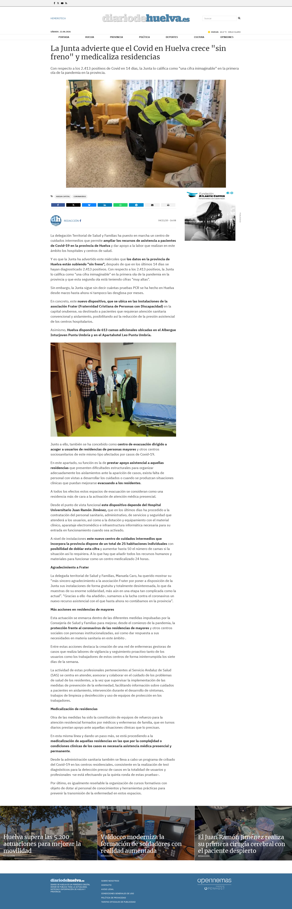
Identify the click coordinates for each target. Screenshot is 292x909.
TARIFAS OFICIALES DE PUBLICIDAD (118, 902)
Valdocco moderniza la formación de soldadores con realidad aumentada (141, 843)
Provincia (116, 37)
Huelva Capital (63, 196)
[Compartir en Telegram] (136, 205)
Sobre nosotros (110, 880)
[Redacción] (56, 220)
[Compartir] (58, 205)
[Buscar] (239, 18)
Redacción (71, 220)
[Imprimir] (168, 205)
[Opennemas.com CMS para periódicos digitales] (214, 884)
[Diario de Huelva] (146, 18)
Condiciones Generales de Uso (117, 893)
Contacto (106, 885)
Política (144, 37)
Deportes (172, 37)
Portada (63, 37)
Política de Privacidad (113, 897)
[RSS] (66, 3)
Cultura (199, 37)
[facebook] (80, 220)
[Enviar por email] (152, 205)
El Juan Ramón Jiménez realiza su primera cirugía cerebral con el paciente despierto (241, 844)
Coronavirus (80, 196)
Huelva (89, 37)
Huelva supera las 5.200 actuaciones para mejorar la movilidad (42, 843)
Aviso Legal (107, 889)
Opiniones (227, 37)
